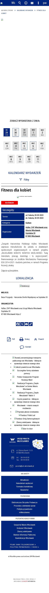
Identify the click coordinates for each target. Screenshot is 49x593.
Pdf (10, 338)
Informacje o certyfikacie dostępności (24, 563)
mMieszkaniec (24, 512)
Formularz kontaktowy (24, 486)
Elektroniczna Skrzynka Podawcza (24, 502)
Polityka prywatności (24, 509)
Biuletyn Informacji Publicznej (24, 535)
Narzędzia (26, 3)
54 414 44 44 (25, 460)
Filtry (26, 179)
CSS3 (24, 572)
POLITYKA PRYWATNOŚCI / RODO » (24, 547)
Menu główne (32, 3)
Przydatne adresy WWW (25, 519)
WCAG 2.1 (32, 572)
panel (45, 3)
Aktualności (24, 480)
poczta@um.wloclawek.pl (25, 466)
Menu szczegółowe (38, 3)
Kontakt (24, 346)
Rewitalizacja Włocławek (24, 538)
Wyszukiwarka (19, 3)
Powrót (38, 338)
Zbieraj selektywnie (24, 531)
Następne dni (46, 120)
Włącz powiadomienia (13, 3)
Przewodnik (25, 496)
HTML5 (20, 572)
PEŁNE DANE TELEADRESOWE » (23, 545)
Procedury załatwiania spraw (24, 506)
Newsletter (24, 490)
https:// (18, 314)
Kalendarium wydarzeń (24, 483)
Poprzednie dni (4, 120)
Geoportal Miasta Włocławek (24, 525)
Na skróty (25, 474)
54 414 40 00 (25, 457)
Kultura (28, 223)
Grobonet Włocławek (24, 528)
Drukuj (23, 338)
